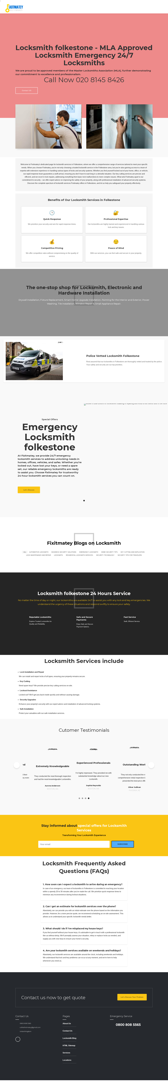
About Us (67, 1023)
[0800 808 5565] (16, 1023)
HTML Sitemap (69, 1046)
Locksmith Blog (69, 1038)
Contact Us (67, 1031)
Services (66, 1053)
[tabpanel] (84, 449)
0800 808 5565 (25, 1023)
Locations (67, 1060)
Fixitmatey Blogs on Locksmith (84, 543)
